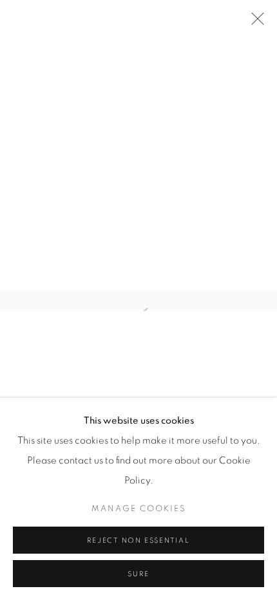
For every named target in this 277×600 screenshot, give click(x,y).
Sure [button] (138, 573)
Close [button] (254, 22)
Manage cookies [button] (138, 509)
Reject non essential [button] (138, 540)
